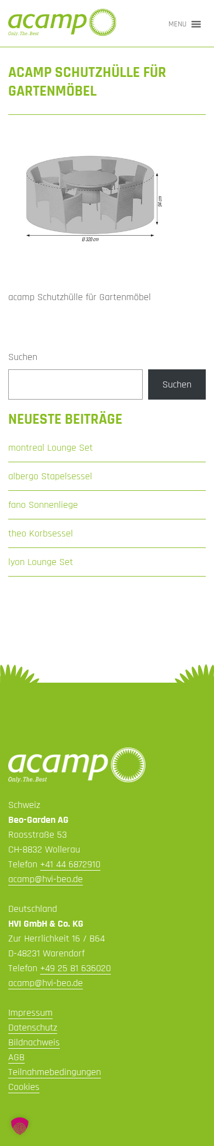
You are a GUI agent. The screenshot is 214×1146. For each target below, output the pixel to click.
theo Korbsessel (40, 533)
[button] (177, 24)
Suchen (22, 357)
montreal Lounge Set (50, 447)
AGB (16, 1057)
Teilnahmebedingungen (54, 1072)
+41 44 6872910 (70, 864)
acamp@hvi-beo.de (45, 879)
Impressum (30, 1012)
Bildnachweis (34, 1042)
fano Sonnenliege (43, 505)
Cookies (24, 1087)
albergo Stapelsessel (50, 476)
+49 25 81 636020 (75, 968)
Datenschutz (32, 1027)
